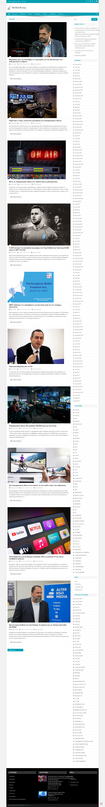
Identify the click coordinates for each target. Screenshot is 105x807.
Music (76, 444)
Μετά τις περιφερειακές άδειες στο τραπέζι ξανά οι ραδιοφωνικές (33, 182)
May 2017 (77, 372)
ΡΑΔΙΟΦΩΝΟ (78, 549)
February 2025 (78, 115)
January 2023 (78, 187)
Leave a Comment (37, 64)
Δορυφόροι (77, 506)
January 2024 (78, 152)
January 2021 (78, 255)
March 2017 (78, 378)
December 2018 (79, 326)
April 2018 (77, 349)
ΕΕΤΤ (76, 509)
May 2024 (77, 141)
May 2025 (77, 107)
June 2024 (77, 138)
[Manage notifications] (101, 803)
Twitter (76, 475)
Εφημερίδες (37, 14)
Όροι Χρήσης (12, 796)
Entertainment (78, 424)
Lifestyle (77, 441)
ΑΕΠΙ (76, 489)
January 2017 (78, 383)
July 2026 (77, 67)
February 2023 (78, 184)
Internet (30, 14)
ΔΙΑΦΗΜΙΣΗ (78, 504)
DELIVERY (77, 421)
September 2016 (79, 392)
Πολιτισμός (78, 546)
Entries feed (78, 584)
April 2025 (77, 110)
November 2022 (79, 192)
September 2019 (79, 301)
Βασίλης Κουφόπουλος (24, 64)
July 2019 (77, 306)
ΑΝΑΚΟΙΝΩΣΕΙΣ (78, 492)
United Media (78, 481)
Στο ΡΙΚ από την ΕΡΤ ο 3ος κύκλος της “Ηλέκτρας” (84, 51)
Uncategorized (78, 478)
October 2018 (78, 332)
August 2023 (78, 167)
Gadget (76, 429)
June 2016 (77, 395)
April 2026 (77, 75)
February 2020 (78, 287)
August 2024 (78, 133)
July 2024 (77, 135)
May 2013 (77, 401)
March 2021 (78, 249)
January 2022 (78, 221)
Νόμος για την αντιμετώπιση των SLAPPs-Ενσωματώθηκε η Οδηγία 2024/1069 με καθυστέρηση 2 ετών (85, 45)
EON (76, 427)
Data (76, 418)
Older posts (12, 650)
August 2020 (78, 269)
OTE (76, 452)
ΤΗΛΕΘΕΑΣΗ (78, 561)
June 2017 (77, 369)
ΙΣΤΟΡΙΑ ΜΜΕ (78, 518)
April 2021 (77, 247)
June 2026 (77, 70)
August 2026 (78, 64)
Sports (76, 464)
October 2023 (78, 161)
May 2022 (77, 210)
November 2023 (79, 158)
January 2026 (78, 84)
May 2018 (77, 346)
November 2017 (79, 364)
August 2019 (78, 304)
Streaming (77, 466)
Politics (76, 458)
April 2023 (77, 178)
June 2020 (77, 275)
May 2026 (77, 73)
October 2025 (78, 93)
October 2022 (78, 195)
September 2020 (79, 266)
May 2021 (77, 244)
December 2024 (79, 121)
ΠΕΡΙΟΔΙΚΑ (77, 532)
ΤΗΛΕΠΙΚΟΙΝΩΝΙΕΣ (79, 566)
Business (77, 409)
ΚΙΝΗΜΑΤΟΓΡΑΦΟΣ (79, 521)
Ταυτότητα (23, 1)
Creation (77, 415)
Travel (76, 472)
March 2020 (78, 284)
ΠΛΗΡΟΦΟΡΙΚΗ (78, 535)
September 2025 (79, 95)
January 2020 (78, 289)
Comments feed (79, 587)
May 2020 (77, 278)
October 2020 (78, 264)
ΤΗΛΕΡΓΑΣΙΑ (78, 569)
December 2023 (79, 155)
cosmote (77, 412)
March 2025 (78, 112)
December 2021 (79, 224)
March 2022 (78, 215)
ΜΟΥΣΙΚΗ (77, 529)
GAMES (77, 432)
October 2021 (78, 229)
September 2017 (79, 366)
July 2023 (77, 170)
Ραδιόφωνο (23, 14)
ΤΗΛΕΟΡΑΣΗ (78, 563)
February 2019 (78, 321)
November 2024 (79, 124)
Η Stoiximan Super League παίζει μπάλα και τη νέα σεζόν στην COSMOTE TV (85, 40)
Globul (76, 435)
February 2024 (78, 150)
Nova (76, 449)
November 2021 (79, 227)
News (76, 447)
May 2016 (77, 398)
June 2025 (77, 104)
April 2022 (77, 212)
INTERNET (77, 438)
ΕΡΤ (76, 512)
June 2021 (77, 241)
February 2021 (78, 252)
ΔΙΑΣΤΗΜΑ (77, 501)
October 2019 (78, 298)
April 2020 (77, 281)
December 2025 (79, 87)
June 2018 (77, 344)
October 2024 (78, 127)
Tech (76, 469)
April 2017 (77, 375)
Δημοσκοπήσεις (79, 498)
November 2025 (79, 90)
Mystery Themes (26, 805)
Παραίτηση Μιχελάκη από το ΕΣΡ (21, 366)
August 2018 (78, 338)
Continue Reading (16, 78)
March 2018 (78, 352)
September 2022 (79, 198)
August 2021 (78, 235)
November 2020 (79, 261)
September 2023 (79, 164)
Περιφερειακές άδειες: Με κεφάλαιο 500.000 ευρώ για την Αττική (32, 426)
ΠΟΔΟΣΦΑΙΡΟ (78, 538)
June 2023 (77, 172)
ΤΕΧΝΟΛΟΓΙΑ (78, 558)
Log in (76, 581)
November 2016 (79, 386)
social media (52, 14)
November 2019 (79, 295)
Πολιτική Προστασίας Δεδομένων (17, 799)
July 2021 (77, 238)
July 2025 (77, 101)
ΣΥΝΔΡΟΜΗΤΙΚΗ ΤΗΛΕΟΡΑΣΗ (82, 552)
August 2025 (78, 98)
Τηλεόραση (14, 14)
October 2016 (78, 389)
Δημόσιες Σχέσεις (79, 495)
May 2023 (77, 175)
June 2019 (77, 309)
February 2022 (78, 218)
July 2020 (77, 272)
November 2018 (79, 329)
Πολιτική (77, 541)
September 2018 (79, 335)
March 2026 (78, 78)
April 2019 (77, 315)
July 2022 (77, 204)
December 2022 (79, 189)
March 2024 (78, 147)
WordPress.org (78, 589)
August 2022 (78, 201)
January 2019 (78, 324)
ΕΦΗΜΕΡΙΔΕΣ (78, 515)
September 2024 (79, 130)
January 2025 (78, 118)
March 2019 (78, 318)
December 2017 (79, 361)
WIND (76, 484)
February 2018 (78, 355)
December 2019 (79, 292)
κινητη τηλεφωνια (79, 524)
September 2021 (79, 232)
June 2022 (77, 207)
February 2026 (78, 81)
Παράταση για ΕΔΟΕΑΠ (80, 55)
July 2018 (77, 341)
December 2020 (79, 258)
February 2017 (78, 381)
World (76, 486)
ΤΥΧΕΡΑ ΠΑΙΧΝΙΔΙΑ (79, 572)
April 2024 (77, 144)
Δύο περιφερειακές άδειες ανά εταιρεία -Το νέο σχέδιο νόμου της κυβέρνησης (37, 485)
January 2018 (78, 358)
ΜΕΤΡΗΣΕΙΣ (78, 526)
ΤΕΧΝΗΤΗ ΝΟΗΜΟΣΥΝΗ (80, 555)
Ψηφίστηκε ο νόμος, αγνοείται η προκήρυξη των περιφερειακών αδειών (35, 121)
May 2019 (77, 312)
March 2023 (78, 181)
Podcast (45, 14)
